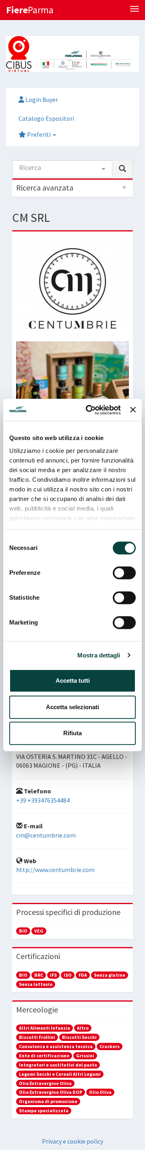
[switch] (124, 572)
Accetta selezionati (72, 707)
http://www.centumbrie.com (55, 870)
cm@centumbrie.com (46, 835)
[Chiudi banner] (133, 410)
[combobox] (62, 169)
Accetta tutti (73, 680)
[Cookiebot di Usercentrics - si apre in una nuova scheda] (89, 410)
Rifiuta (72, 733)
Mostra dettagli (98, 655)
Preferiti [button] (39, 134)
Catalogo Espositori (46, 118)
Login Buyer (41, 99)
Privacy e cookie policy (72, 1141)
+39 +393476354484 (43, 800)
